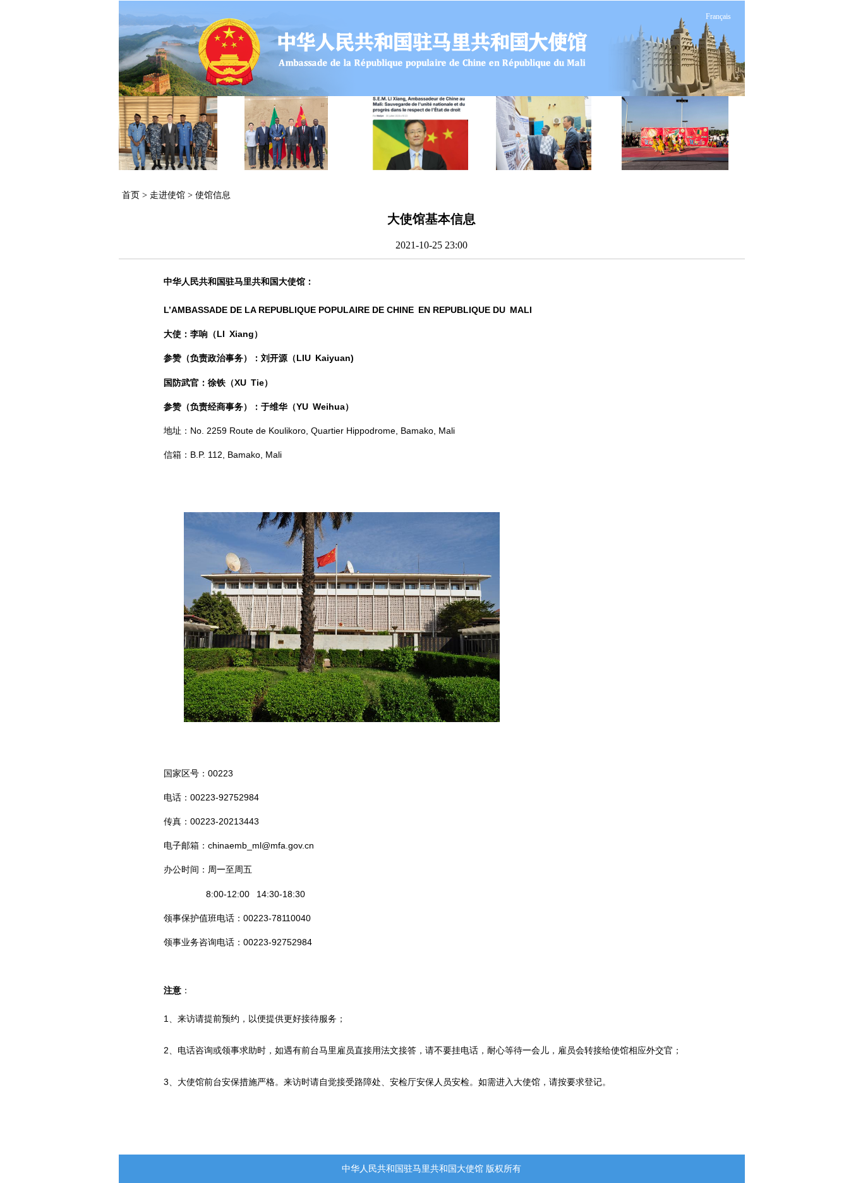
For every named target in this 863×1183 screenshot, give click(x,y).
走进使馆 (167, 195)
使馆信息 (213, 195)
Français (718, 16)
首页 (131, 195)
